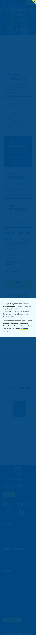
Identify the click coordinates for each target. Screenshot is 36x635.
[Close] (33, 2)
